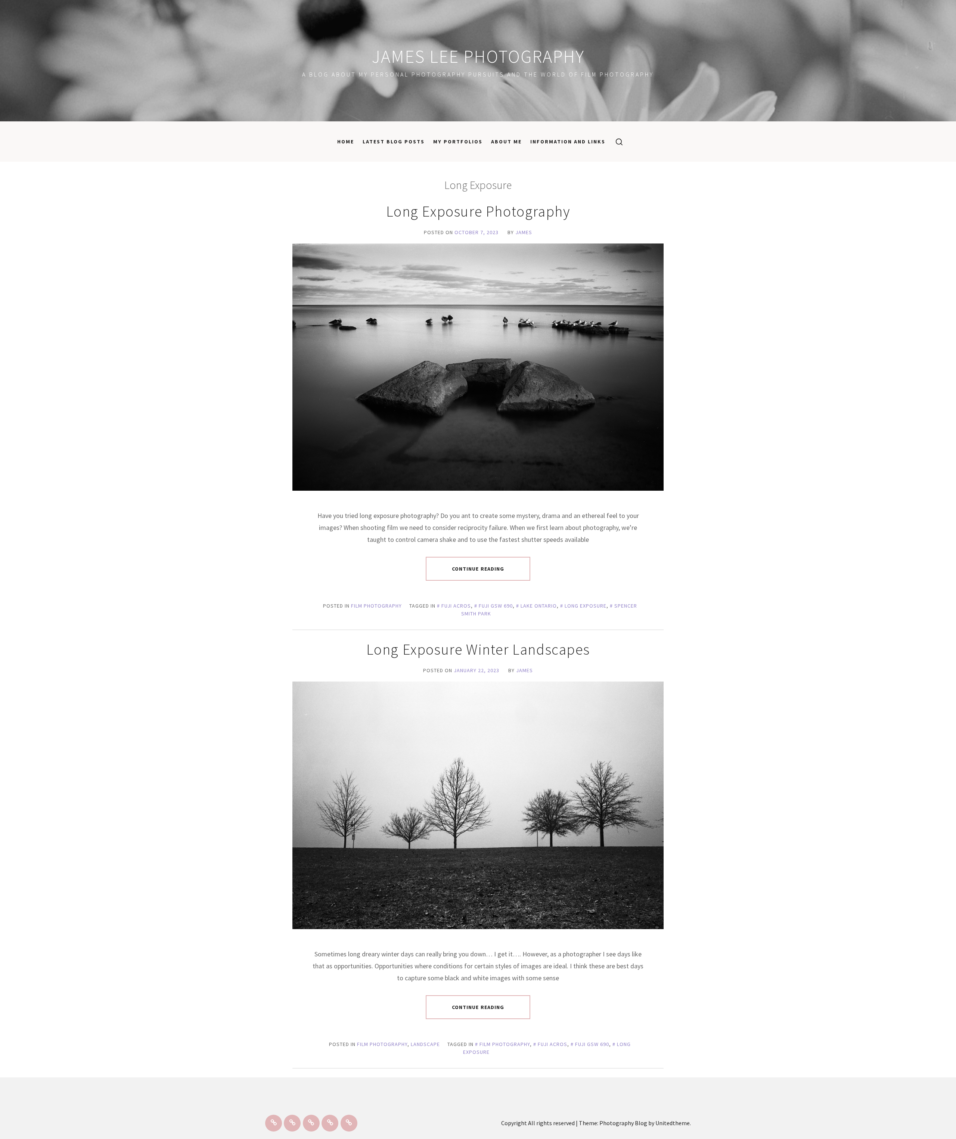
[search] (616, 141)
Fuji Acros (456, 605)
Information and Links (567, 141)
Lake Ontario (539, 605)
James (523, 232)
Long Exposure (585, 605)
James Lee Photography (478, 56)
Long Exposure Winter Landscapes (478, 649)
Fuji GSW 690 (496, 605)
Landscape (425, 1044)
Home (345, 141)
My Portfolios (457, 141)
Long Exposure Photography (478, 211)
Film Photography (376, 605)
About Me (506, 141)
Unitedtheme (672, 1123)
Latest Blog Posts (394, 141)
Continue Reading (478, 568)
